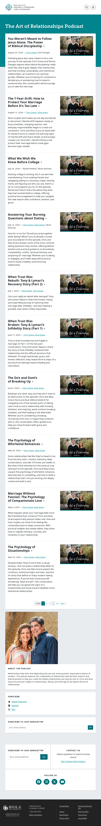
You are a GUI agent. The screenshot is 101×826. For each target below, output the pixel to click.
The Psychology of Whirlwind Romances (24, 442)
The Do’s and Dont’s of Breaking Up (22, 379)
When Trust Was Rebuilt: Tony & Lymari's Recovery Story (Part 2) (26, 280)
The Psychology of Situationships (21, 549)
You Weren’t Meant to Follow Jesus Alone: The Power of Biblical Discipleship (30, 42)
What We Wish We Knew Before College (23, 160)
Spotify (15, 705)
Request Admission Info (85, 807)
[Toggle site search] (86, 7)
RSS (13, 709)
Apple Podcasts (19, 701)
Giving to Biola (83, 812)
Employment (63, 815)
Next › (63, 603)
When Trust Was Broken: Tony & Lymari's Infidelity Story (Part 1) (26, 324)
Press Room (82, 815)
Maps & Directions (35, 815)
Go (90, 727)
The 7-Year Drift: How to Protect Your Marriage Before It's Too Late (26, 102)
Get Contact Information (73, 761)
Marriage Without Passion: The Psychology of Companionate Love (26, 497)
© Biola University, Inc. (12, 814)
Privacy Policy (64, 818)
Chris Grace (31, 52)
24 (57, 603)
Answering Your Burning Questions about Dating (26, 216)
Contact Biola (64, 806)
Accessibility (82, 818)
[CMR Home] (19, 7)
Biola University (12, 807)
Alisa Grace (42, 112)
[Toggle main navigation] (93, 7)
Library (61, 812)
